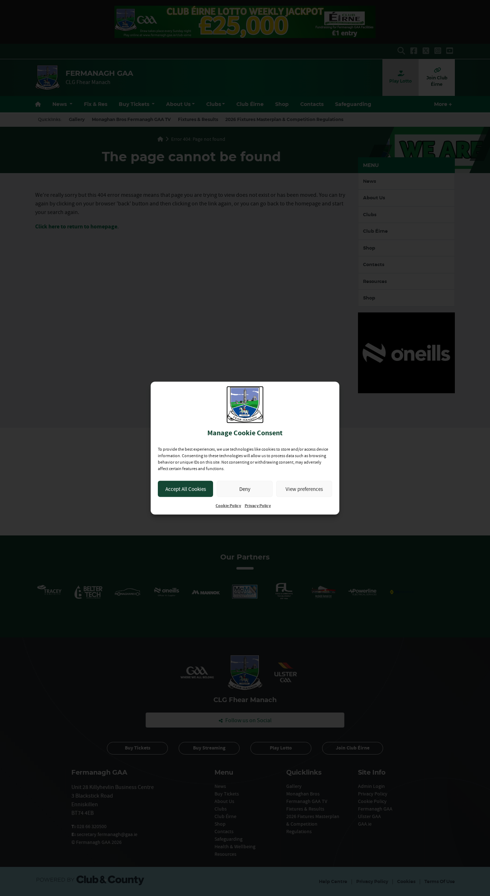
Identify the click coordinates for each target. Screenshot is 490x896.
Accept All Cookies (185, 488)
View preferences (304, 488)
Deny (244, 488)
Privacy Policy (258, 506)
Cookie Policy (228, 506)
